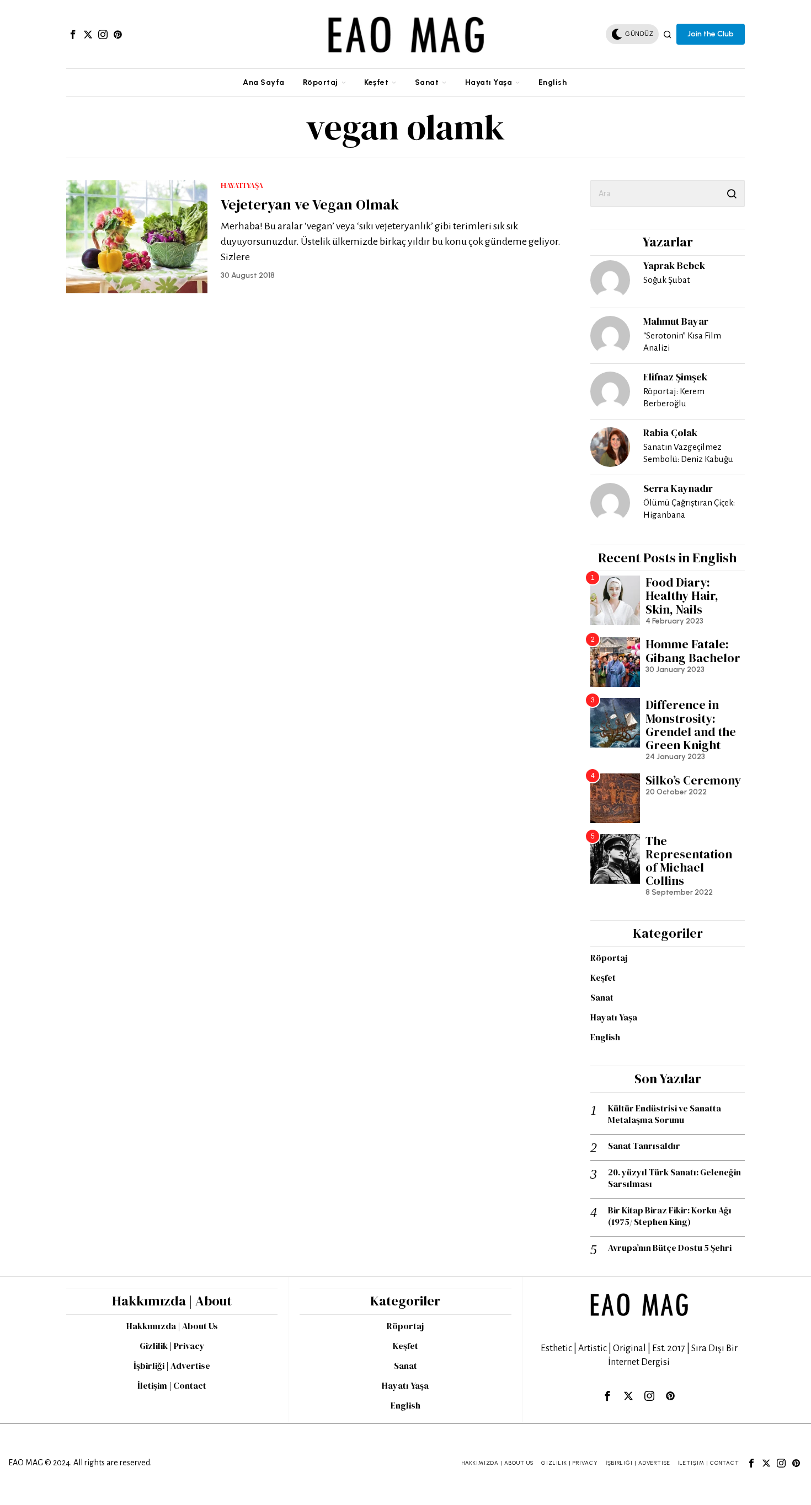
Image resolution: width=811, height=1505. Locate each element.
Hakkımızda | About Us (172, 1326)
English (605, 1037)
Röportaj (608, 958)
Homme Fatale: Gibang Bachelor (692, 650)
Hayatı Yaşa (242, 185)
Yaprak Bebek (674, 265)
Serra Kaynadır (678, 488)
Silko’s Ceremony (693, 780)
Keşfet (603, 977)
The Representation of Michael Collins (688, 861)
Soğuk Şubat (666, 279)
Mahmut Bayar (675, 321)
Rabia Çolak (670, 432)
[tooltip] (72, 34)
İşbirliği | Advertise (172, 1365)
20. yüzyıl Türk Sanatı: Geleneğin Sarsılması (674, 1178)
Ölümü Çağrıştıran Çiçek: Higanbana (689, 508)
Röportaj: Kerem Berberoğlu (674, 397)
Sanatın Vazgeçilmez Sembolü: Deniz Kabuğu (688, 453)
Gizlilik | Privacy (172, 1346)
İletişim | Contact (171, 1385)
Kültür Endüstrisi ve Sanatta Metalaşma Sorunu (664, 1114)
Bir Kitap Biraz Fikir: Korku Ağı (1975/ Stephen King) (670, 1216)
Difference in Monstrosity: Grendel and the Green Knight (690, 724)
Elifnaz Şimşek (675, 377)
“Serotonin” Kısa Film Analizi (682, 341)
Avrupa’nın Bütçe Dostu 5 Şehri (670, 1248)
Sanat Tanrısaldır (644, 1146)
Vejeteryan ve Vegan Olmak (310, 205)
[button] (731, 193)
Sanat (601, 997)
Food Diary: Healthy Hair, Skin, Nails (681, 596)
